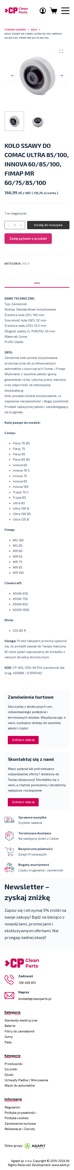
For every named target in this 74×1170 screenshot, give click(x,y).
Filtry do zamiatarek (20, 1031)
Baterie (10, 1026)
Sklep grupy (15, 1145)
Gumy (9, 1036)
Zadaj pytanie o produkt (28, 238)
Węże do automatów (20, 1085)
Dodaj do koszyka (48, 225)
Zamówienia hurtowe (20, 1123)
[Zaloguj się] (43, 11)
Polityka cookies (17, 1118)
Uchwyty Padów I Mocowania (26, 1080)
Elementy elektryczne (21, 1020)
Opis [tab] (37, 282)
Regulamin (12, 1107)
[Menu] (65, 11)
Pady (8, 1042)
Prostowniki (13, 1064)
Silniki (9, 1075)
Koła (26, 263)
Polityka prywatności (20, 1112)
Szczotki (11, 1069)
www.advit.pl (60, 1165)
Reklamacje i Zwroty (20, 1129)
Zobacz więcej (23, 740)
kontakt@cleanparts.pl (34, 999)
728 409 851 (27, 982)
